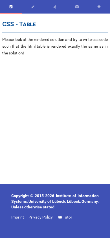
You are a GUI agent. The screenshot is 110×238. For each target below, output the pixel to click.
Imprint (17, 217)
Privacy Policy (40, 217)
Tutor (67, 217)
